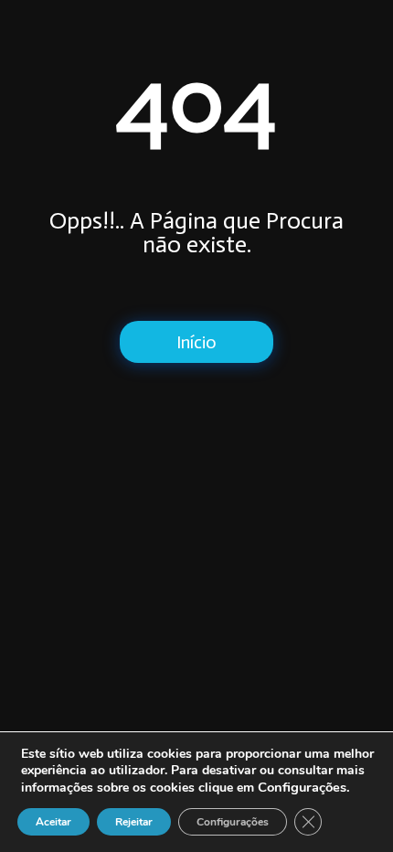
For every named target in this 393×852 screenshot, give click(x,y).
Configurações (232, 822)
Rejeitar (134, 822)
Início (196, 342)
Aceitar (53, 822)
